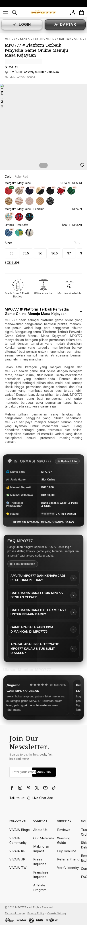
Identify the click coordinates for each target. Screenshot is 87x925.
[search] (14, 12)
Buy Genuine (66, 851)
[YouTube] (46, 788)
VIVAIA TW (18, 868)
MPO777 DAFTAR (58, 39)
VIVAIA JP (17, 859)
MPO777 (11, 39)
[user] (72, 12)
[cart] (81, 12)
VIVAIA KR (17, 851)
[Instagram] (21, 788)
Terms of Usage (15, 913)
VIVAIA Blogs (19, 830)
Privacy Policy (35, 913)
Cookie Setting (56, 913)
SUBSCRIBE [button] (43, 771)
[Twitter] (37, 788)
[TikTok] (54, 788)
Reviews (63, 830)
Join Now (53, 72)
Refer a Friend (68, 859)
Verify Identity (68, 868)
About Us (40, 830)
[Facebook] (12, 788)
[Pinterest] (29, 788)
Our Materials (43, 838)
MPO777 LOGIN (31, 39)
